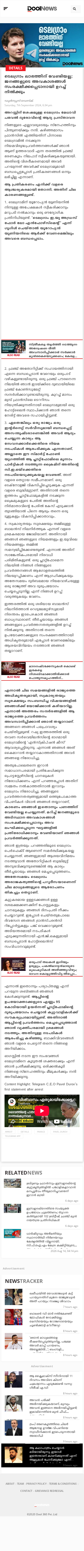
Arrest (8, 1131)
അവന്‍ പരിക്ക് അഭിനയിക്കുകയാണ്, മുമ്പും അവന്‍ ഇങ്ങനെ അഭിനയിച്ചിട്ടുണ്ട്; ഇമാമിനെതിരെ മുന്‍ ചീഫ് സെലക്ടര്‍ (53, 1408)
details (25, 1131)
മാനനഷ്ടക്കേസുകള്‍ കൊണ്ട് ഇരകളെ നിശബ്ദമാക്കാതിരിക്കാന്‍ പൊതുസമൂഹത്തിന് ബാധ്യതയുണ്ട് (52, 672)
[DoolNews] (41, 9)
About (10, 1484)
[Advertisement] (42, 288)
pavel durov (60, 1131)
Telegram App (12, 1136)
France (41, 1131)
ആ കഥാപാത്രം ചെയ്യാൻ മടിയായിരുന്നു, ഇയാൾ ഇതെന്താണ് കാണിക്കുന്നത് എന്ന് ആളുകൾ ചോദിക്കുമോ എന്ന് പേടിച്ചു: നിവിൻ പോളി (53, 1456)
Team (20, 1484)
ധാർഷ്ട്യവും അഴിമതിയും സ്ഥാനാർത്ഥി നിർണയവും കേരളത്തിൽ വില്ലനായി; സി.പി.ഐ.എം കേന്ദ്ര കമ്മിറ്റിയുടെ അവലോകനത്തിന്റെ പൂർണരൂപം (50, 1241)
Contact (26, 1491)
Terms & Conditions (63, 1484)
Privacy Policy (36, 1484)
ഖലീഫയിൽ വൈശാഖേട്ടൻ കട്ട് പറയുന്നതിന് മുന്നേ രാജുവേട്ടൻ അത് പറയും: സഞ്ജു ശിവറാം (52, 1297)
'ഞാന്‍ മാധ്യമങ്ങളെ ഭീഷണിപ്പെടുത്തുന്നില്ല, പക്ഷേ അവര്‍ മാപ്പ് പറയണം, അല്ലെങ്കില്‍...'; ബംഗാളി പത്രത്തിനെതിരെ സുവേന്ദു (50, 1345)
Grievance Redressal (49, 1491)
